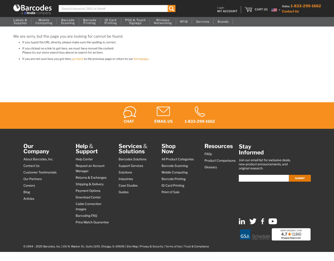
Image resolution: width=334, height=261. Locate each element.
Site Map (132, 246)
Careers (29, 185)
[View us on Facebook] (262, 223)
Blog (26, 192)
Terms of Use (173, 246)
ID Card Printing (173, 185)
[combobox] (117, 8)
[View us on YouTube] (273, 223)
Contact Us (290, 11)
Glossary (210, 167)
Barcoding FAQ (86, 215)
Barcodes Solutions (133, 159)
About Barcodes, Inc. (38, 159)
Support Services (131, 166)
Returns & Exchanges (91, 177)
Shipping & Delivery (90, 184)
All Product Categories (178, 159)
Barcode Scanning (175, 166)
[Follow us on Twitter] (253, 223)
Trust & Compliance (196, 246)
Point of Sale (170, 192)
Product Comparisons (220, 160)
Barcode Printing (174, 179)
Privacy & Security (151, 246)
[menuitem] (20, 22)
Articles (28, 198)
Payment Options (88, 191)
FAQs (208, 154)
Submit (300, 178)
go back (77, 59)
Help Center (84, 159)
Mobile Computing (175, 172)
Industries (126, 179)
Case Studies (128, 185)
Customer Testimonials (40, 172)
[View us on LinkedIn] (242, 223)
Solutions (125, 172)
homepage (141, 59)
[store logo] (32, 9)
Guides (124, 192)
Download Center (88, 197)
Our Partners (32, 179)
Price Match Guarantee (92, 222)
